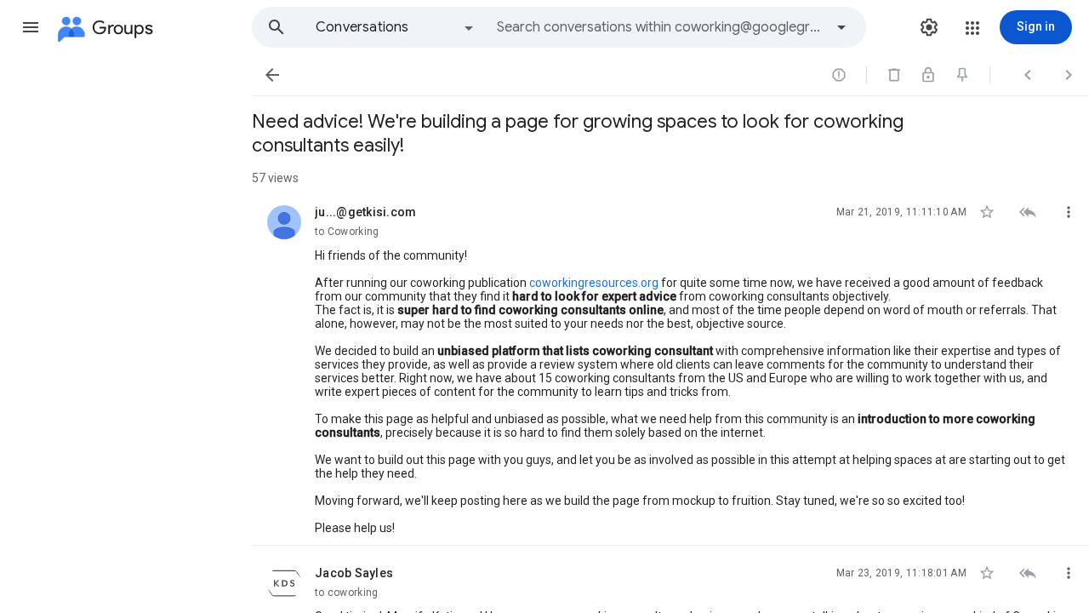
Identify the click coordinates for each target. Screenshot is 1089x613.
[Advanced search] (841, 27)
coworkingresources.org (594, 282)
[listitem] (670, 365)
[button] (30, 27)
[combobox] (660, 27)
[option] (395, 27)
